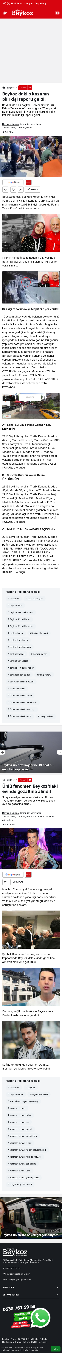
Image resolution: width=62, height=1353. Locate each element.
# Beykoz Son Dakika (18, 661)
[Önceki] (5, 3)
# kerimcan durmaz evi (18, 1122)
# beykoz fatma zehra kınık (20, 612)
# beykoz (30, 1087)
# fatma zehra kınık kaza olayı (21, 709)
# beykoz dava (15, 605)
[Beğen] (5, 190)
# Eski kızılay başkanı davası (21, 681)
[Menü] (5, 13)
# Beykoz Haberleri (39, 633)
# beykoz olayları (39, 654)
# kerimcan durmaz (16, 1108)
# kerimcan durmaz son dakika (22, 1163)
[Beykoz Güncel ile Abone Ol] (28, 182)
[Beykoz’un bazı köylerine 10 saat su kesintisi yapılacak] (31, 752)
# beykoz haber (15, 633)
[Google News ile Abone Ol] (12, 182)
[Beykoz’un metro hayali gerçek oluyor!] (31, 1218)
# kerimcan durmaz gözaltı (20, 1129)
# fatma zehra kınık (16, 688)
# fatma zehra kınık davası (20, 695)
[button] (57, 13)
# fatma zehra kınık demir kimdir (22, 702)
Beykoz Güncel (10, 124)
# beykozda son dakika (19, 674)
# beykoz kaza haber (18, 640)
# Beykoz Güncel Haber (19, 619)
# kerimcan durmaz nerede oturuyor (24, 1156)
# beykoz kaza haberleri (19, 647)
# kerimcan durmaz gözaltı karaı (22, 1136)
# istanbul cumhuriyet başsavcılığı (23, 1101)
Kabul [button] (55, 1349)
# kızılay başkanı (45, 716)
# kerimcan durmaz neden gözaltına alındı (27, 1150)
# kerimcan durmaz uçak (19, 1170)
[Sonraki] (8, 3)
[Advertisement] (31, 51)
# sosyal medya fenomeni (20, 1184)
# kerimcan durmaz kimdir (19, 1143)
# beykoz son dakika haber (20, 667)
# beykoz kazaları (16, 654)
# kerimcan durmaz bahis (19, 1115)
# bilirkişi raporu (44, 674)
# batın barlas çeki (34, 598)
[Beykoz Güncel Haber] (22, 12)
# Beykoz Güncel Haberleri (20, 626)
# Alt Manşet (13, 598)
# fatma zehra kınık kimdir (19, 716)
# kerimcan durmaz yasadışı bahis (23, 1177)
